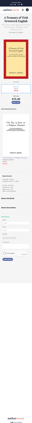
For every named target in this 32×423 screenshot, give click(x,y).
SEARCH (12, 4)
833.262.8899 (17, 2)
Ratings (4, 234)
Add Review (5, 217)
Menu (28, 9)
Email (4, 227)
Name (4, 220)
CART (19, 4)
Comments (5, 242)
